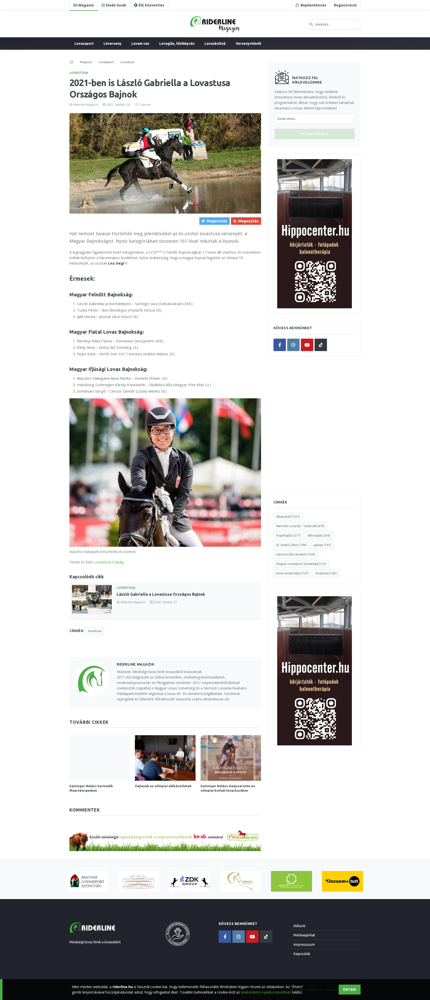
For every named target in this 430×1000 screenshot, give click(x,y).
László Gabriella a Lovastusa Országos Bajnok (161, 594)
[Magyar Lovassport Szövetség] (87, 881)
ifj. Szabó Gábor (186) (291, 544)
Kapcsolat (301, 954)
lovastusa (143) (326, 573)
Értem (349, 990)
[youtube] (307, 345)
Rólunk (299, 926)
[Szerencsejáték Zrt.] (291, 881)
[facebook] (279, 345)
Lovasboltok (215, 43)
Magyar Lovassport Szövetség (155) (301, 563)
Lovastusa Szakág (108, 562)
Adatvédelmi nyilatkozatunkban (266, 992)
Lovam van (140, 43)
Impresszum (304, 944)
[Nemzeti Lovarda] (138, 881)
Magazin (86, 62)
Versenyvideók (248, 43)
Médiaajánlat (304, 935)
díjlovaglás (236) (319, 535)
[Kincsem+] (342, 881)
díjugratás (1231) (288, 516)
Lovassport (84, 43)
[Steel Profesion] (189, 881)
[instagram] (293, 345)
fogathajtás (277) (288, 535)
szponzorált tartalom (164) (295, 554)
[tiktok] (321, 345)
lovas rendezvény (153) (292, 573)
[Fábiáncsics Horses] (240, 881)
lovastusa (94, 631)
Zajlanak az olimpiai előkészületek (163, 786)
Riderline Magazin (85, 104)
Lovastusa (78, 72)
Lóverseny (112, 43)
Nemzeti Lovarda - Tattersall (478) (300, 526)
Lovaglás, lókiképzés (177, 43)
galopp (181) (322, 544)
